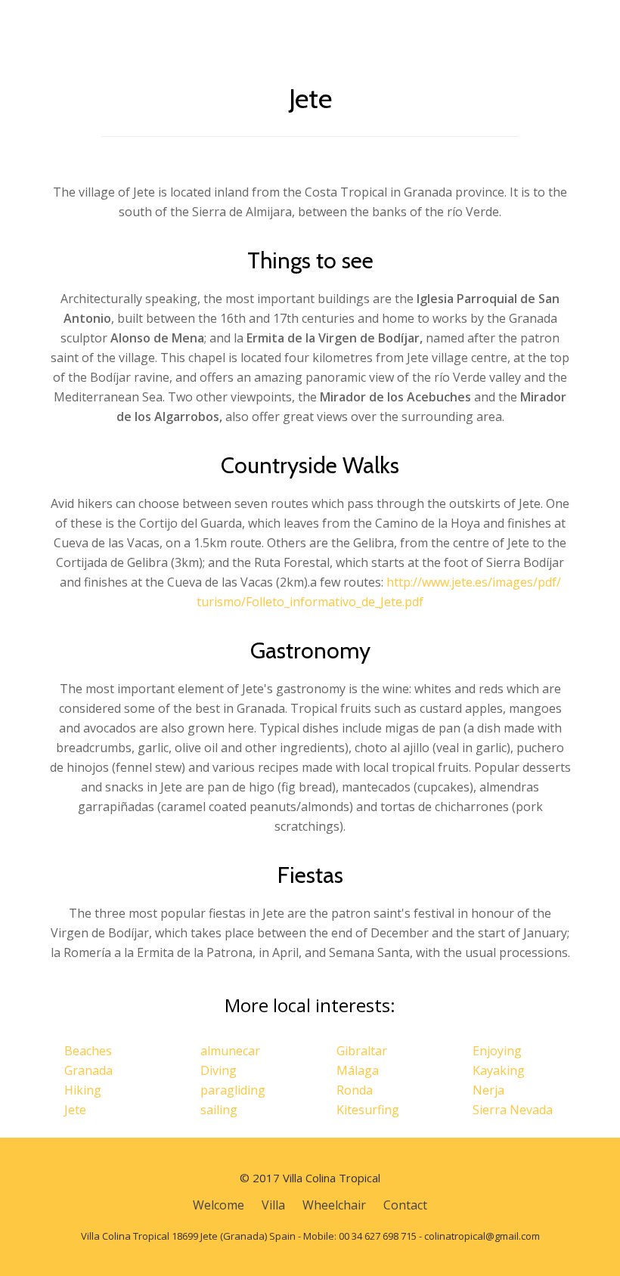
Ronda (354, 1090)
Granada (88, 1070)
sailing (218, 1109)
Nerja (488, 1090)
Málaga (357, 1070)
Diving (218, 1070)
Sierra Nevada (513, 1109)
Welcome (218, 1205)
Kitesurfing (367, 1109)
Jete (75, 1109)
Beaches (88, 1050)
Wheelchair (334, 1205)
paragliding (232, 1090)
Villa (273, 1205)
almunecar (230, 1050)
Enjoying (497, 1050)
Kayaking (499, 1070)
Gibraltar (361, 1050)
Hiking (82, 1090)
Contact (405, 1205)
